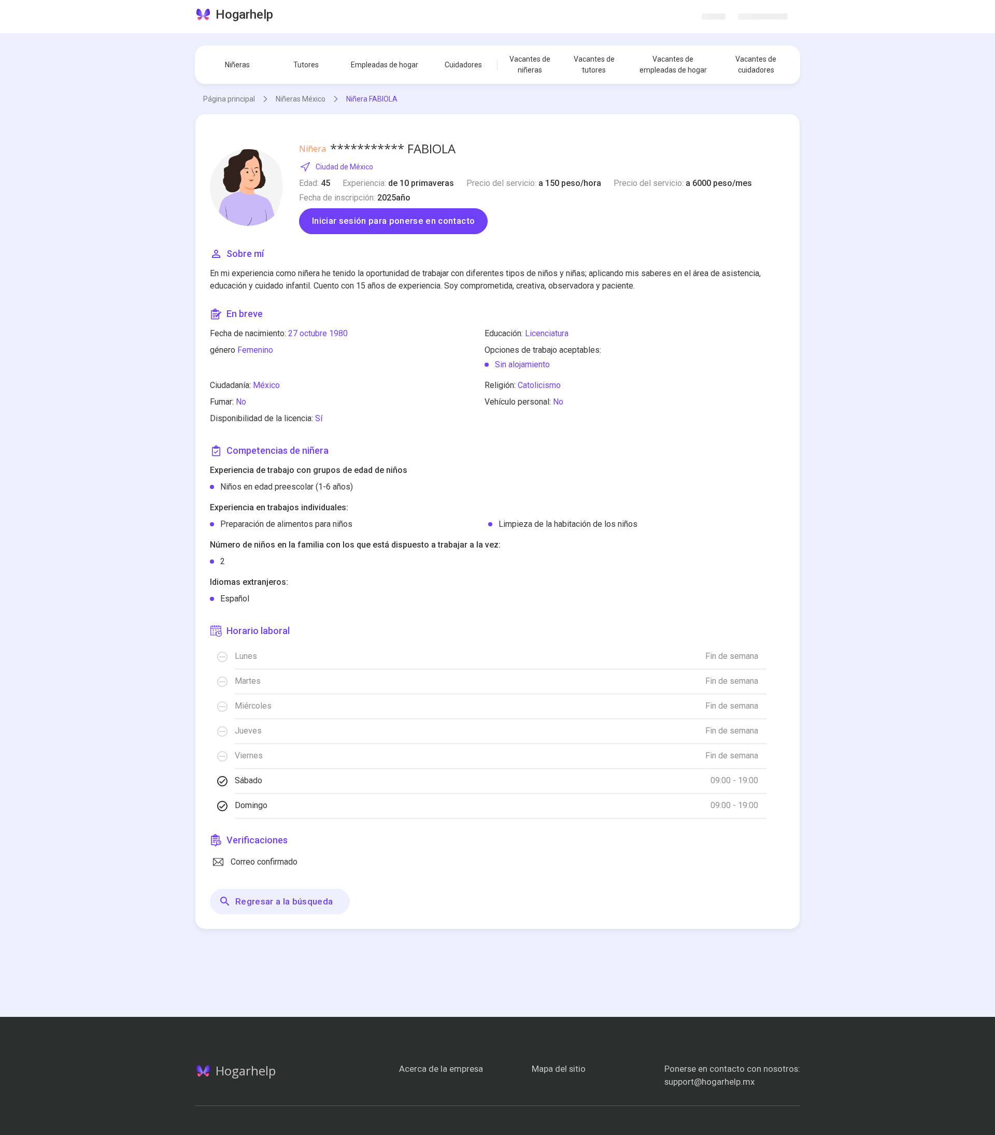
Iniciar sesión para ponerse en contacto (393, 220)
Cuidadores (463, 65)
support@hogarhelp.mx (709, 1081)
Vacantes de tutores (594, 64)
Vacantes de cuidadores (755, 64)
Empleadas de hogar (384, 65)
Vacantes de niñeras (529, 64)
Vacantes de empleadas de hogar (673, 64)
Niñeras (237, 65)
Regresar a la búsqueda (284, 901)
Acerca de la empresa (441, 1069)
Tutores (306, 65)
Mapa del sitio (559, 1069)
